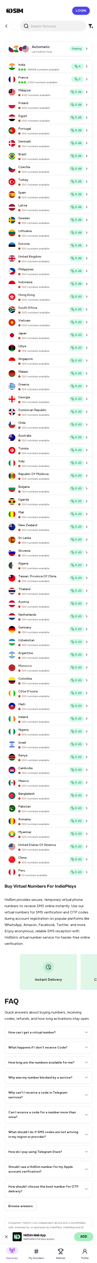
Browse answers (20, 1206)
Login (81, 11)
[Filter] (90, 26)
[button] (48, 1032)
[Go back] (6, 26)
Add (83, 1236)
